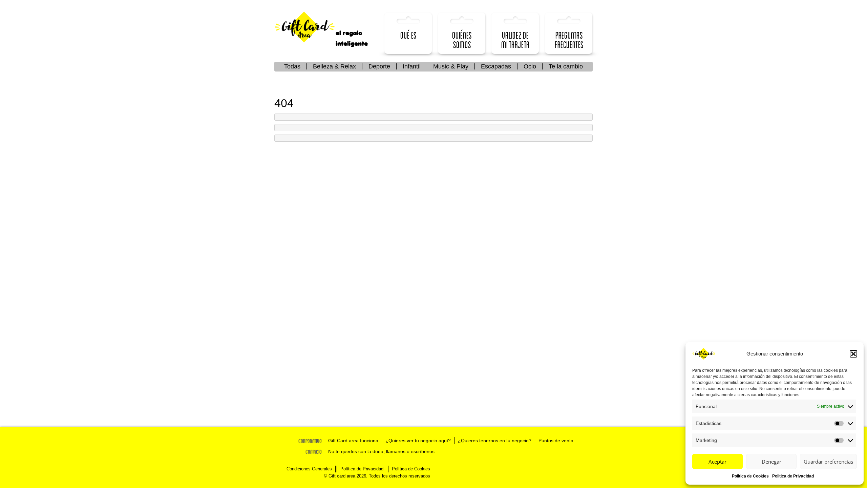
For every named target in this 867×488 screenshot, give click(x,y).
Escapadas (496, 66)
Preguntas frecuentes (569, 40)
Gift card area (309, 27)
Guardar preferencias (828, 461)
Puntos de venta (555, 440)
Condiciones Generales (309, 468)
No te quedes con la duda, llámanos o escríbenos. (382, 451)
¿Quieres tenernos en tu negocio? (494, 440)
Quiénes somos (462, 40)
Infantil (412, 66)
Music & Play (450, 66)
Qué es (408, 35)
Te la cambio (566, 66)
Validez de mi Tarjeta (515, 40)
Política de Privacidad (793, 476)
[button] (853, 353)
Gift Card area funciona (353, 440)
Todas (292, 66)
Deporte (379, 66)
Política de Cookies (750, 476)
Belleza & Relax (334, 66)
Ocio (530, 66)
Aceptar (717, 461)
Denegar (771, 461)
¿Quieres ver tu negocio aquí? (418, 440)
